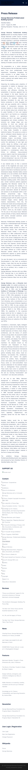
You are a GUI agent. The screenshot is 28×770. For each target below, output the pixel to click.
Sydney (20, 767)
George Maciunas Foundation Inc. (7, 3)
